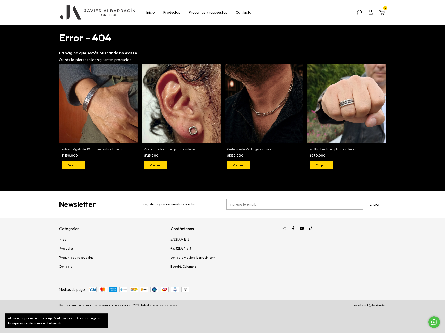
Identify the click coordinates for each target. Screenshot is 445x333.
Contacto (243, 12)
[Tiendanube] (370, 305)
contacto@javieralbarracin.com (193, 257)
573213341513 (179, 239)
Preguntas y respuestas (208, 12)
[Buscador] (359, 13)
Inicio (150, 12)
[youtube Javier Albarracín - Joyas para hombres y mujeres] (302, 228)
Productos (171, 12)
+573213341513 (180, 248)
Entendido (54, 323)
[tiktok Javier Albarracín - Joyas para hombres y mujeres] (311, 228)
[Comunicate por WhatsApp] (434, 322)
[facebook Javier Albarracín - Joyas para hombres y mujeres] (293, 228)
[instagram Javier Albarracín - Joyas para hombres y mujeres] (284, 228)
